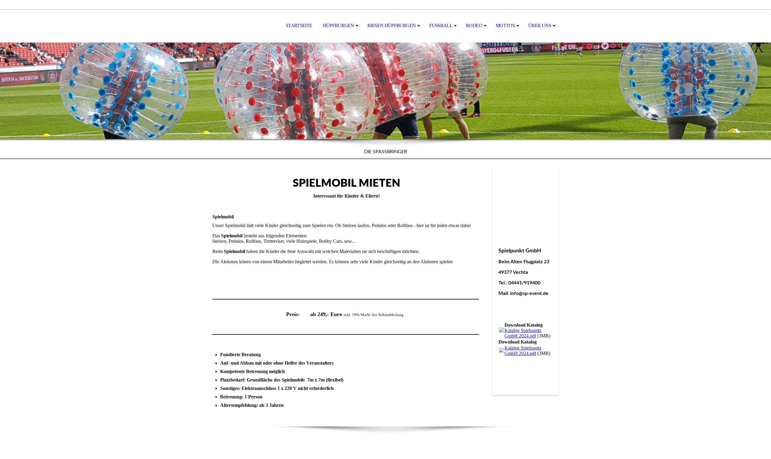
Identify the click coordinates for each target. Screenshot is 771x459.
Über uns (539, 25)
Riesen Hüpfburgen (391, 25)
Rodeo (474, 25)
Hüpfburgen (338, 25)
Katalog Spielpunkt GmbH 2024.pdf (522, 333)
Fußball (440, 25)
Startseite (299, 25)
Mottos (505, 25)
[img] (242, 26)
